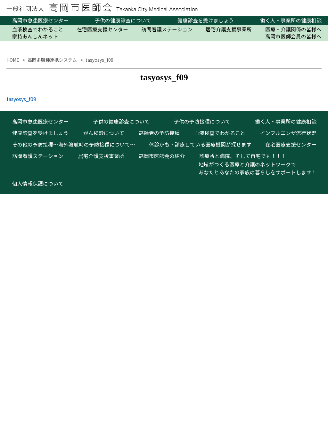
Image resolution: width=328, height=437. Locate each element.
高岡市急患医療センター (40, 20)
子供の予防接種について (202, 121)
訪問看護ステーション (167, 29)
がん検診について (103, 133)
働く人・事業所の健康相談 (291, 20)
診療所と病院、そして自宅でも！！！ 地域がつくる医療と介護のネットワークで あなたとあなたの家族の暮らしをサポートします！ (254, 164)
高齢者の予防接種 (159, 133)
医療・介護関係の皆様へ (293, 29)
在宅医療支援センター (102, 29)
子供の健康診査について (123, 20)
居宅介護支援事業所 (229, 29)
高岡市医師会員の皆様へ (293, 36)
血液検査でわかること (37, 29)
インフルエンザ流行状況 (288, 133)
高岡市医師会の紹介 (162, 156)
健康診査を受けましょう (205, 20)
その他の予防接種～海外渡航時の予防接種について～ (73, 144)
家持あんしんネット (35, 36)
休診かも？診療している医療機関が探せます (200, 144)
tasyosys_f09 (21, 99)
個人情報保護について (37, 183)
